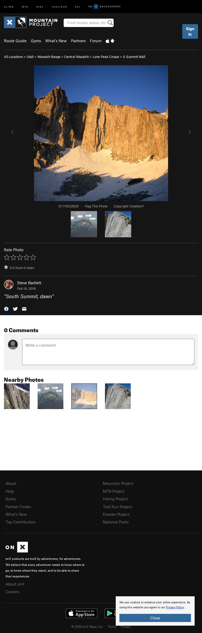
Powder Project (116, 514)
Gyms (36, 40)
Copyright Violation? (129, 206)
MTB (25, 6)
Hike (40, 6)
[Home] (33, 22)
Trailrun (59, 6)
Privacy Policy (175, 607)
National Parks (116, 521)
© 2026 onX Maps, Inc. (87, 626)
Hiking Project (115, 498)
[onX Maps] (17, 551)
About (11, 483)
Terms (112, 626)
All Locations (13, 57)
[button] (6, 308)
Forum (96, 40)
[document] (155, 611)
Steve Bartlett (29, 282)
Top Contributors (21, 521)
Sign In (190, 31)
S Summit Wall (134, 57)
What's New (56, 40)
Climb (9, 6)
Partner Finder (18, 506)
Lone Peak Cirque (106, 57)
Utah (30, 57)
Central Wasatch (76, 57)
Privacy (126, 626)
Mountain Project (118, 483)
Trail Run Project (117, 506)
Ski (77, 6)
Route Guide (15, 40)
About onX (15, 584)
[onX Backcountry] (104, 7)
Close (155, 617)
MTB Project (113, 491)
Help (10, 491)
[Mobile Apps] (110, 40)
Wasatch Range (48, 57)
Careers (12, 591)
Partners (78, 40)
